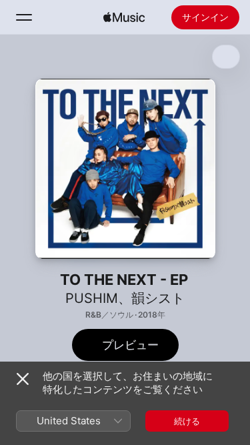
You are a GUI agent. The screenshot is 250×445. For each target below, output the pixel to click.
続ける (187, 421)
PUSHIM (91, 298)
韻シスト (158, 298)
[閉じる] (23, 379)
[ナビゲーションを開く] (24, 17)
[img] (124, 17)
